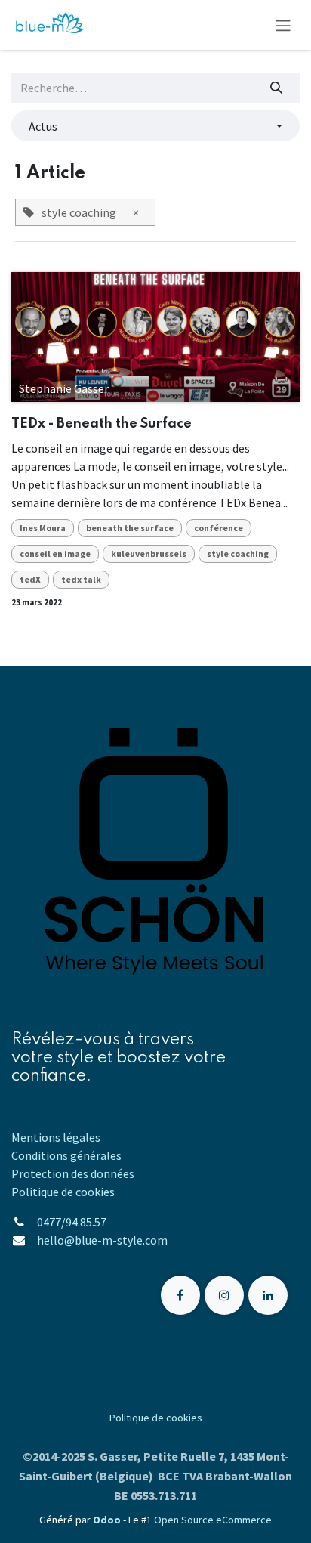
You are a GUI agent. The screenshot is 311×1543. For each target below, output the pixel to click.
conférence (218, 527)
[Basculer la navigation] (283, 25)
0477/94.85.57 (71, 1221)
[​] (180, 1295)
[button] (155, 125)
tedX (30, 579)
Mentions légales (55, 1137)
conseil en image (55, 553)
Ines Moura (43, 527)
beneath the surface (130, 527)
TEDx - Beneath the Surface (101, 424)
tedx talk (81, 579)
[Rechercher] (277, 88)
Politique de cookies (63, 1191)
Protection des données (72, 1173)
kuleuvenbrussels (148, 553)
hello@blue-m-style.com (103, 1240)
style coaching (238, 553)
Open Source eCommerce (213, 1519)
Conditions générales (66, 1155)
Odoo (108, 1519)
